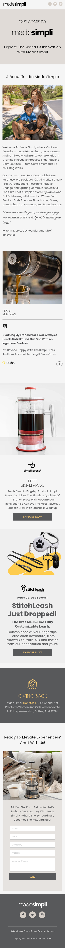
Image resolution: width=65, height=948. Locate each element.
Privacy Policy (30, 931)
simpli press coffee (41, 938)
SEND (33, 876)
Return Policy (17, 931)
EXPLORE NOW (32, 517)
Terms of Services (46, 931)
